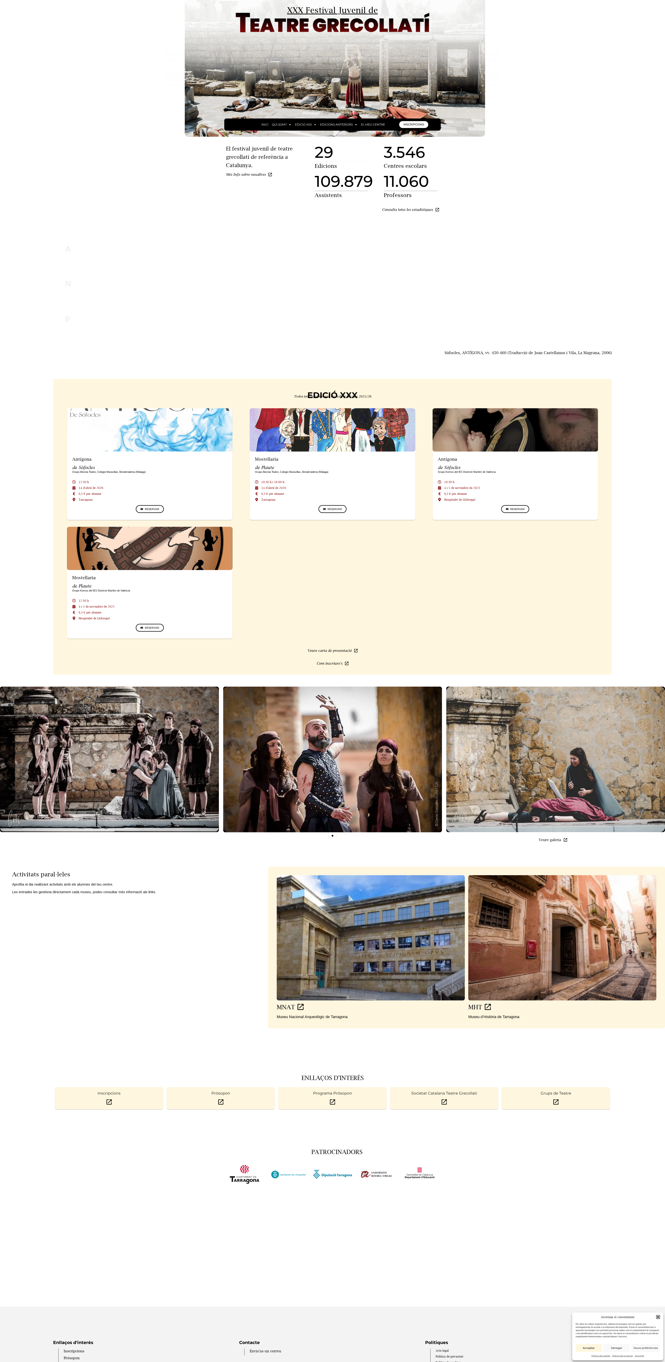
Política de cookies (600, 1355)
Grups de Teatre (556, 1093)
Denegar (616, 1348)
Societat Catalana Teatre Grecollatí (444, 1093)
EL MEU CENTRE (373, 124)
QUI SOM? (279, 124)
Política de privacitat (622, 1355)
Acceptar (589, 1348)
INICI (264, 124)
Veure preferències (645, 1348)
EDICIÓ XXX (303, 124)
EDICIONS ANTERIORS (336, 124)
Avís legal (639, 1355)
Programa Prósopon (332, 1093)
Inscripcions (109, 1093)
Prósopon (220, 1093)
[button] (658, 1317)
